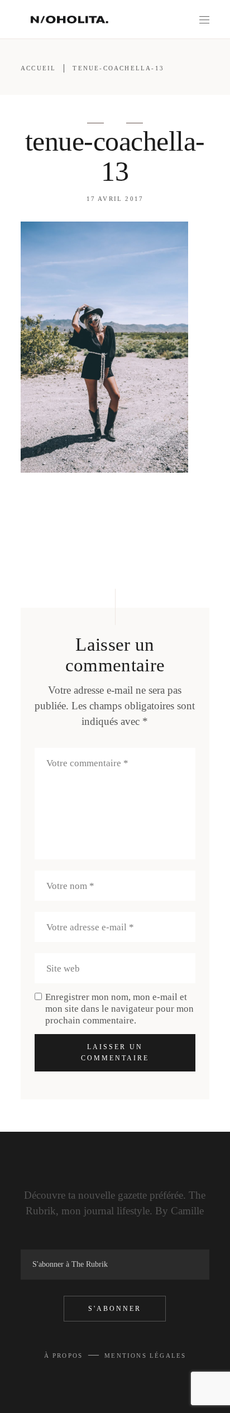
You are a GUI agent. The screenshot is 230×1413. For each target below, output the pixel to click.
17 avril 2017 (115, 198)
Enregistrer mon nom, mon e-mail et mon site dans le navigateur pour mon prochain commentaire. (119, 1009)
